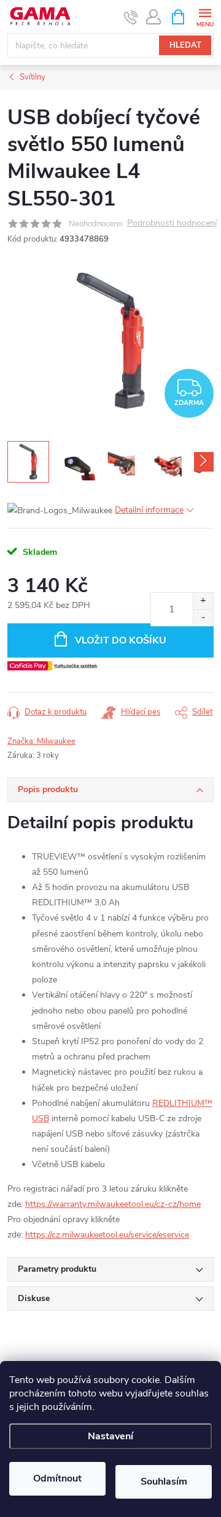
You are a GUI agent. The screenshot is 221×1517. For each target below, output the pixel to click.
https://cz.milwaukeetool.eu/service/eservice (107, 1235)
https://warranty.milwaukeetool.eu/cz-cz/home (113, 1204)
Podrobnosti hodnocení (172, 223)
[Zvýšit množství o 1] (203, 601)
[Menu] (204, 16)
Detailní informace (149, 510)
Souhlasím (164, 1481)
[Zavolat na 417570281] (131, 17)
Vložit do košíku (120, 640)
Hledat (185, 45)
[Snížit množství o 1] (203, 617)
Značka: (41, 741)
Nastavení (110, 1436)
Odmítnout (57, 1478)
